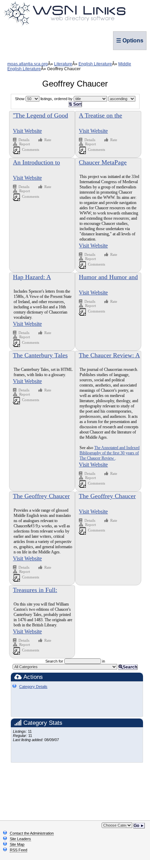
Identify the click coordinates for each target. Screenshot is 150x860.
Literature (63, 64)
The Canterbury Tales (40, 355)
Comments (30, 149)
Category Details (33, 686)
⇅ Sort (75, 104)
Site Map (17, 844)
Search (130, 667)
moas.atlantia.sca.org (27, 64)
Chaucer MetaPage (103, 162)
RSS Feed (18, 850)
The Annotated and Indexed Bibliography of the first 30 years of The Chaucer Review (110, 453)
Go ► (139, 825)
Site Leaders (20, 839)
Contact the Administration (32, 833)
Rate (47, 140)
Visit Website (27, 131)
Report (24, 144)
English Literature (95, 64)
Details (24, 140)
